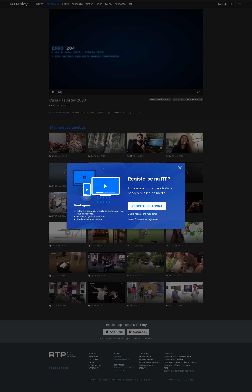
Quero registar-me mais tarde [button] (142, 214)
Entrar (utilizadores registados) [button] (143, 219)
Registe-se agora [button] (146, 206)
